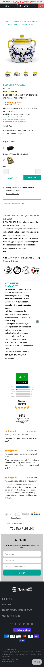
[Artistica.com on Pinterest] (24, 624)
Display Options (16, 518)
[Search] (35, 6)
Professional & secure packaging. (15, 122)
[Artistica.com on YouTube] (32, 624)
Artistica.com (11, 649)
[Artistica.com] (22, 6)
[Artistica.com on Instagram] (20, 624)
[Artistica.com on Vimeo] (28, 624)
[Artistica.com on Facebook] (16, 624)
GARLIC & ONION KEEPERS (15, 203)
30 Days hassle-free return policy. (15, 119)
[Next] (39, 47)
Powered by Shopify (8, 661)
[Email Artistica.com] (11, 624)
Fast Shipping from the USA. (13, 117)
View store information (12, 194)
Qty (4, 166)
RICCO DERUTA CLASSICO (14, 85)
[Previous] (5, 47)
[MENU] (1, 6)
